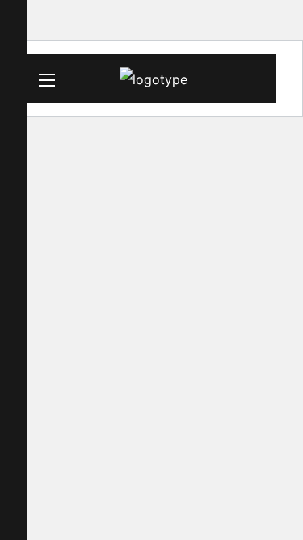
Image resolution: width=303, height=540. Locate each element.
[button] (257, 80)
